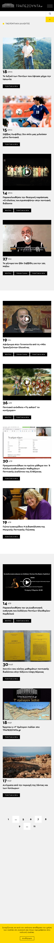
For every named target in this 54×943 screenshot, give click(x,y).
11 (34, 826)
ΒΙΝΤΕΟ (8, 210)
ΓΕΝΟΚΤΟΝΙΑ (21, 273)
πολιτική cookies (27, 932)
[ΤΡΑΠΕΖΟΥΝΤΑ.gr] (22, 5)
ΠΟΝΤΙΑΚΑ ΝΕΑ (11, 86)
